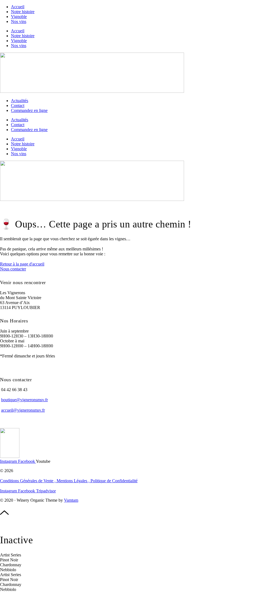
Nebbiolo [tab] (8, 569)
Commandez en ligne (29, 110)
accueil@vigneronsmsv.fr (23, 410)
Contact (17, 105)
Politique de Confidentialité (114, 480)
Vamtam (71, 500)
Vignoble (19, 16)
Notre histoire (22, 11)
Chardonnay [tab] (10, 564)
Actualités (19, 100)
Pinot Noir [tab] (9, 560)
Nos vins (18, 21)
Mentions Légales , (74, 480)
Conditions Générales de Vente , (28, 480)
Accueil (17, 6)
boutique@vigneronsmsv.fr (24, 399)
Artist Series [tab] (10, 555)
